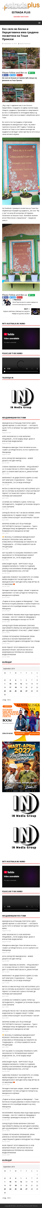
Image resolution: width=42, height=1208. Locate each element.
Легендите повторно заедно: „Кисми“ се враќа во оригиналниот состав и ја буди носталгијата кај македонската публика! (20, 592)
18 (15, 687)
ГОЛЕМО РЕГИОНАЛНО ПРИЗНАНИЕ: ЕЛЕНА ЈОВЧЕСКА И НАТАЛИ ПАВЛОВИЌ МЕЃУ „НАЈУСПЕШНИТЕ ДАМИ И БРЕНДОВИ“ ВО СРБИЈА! (21, 638)
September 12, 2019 (10, 43)
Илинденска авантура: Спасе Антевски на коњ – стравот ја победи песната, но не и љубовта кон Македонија (20, 449)
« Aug (4, 700)
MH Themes (33, 1206)
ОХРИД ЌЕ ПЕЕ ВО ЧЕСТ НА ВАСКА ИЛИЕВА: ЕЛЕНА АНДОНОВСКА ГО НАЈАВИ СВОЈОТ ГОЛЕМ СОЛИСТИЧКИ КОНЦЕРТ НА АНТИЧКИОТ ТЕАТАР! (21, 515)
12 (21, 684)
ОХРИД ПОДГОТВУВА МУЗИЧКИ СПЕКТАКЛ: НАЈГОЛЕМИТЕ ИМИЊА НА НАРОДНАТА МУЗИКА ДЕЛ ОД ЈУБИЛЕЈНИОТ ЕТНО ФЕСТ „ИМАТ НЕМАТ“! (21, 627)
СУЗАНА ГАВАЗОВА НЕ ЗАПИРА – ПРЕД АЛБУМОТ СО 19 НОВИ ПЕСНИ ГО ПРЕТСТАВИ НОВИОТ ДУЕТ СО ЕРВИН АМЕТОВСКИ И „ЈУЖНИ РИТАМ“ (20, 469)
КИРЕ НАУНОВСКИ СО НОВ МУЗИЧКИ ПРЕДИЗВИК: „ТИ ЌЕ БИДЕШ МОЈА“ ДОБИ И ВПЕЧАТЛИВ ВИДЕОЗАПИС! (18, 438)
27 (26, 691)
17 (10, 687)
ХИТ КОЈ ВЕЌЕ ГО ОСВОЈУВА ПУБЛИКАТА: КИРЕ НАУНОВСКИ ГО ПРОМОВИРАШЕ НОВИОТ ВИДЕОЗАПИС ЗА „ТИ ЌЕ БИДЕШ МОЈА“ (19, 555)
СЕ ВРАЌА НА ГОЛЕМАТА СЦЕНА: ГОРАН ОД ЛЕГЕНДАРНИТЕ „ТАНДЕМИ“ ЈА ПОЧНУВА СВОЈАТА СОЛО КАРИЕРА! (21, 504)
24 (10, 691)
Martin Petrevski (25, 43)
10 (10, 684)
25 (15, 691)
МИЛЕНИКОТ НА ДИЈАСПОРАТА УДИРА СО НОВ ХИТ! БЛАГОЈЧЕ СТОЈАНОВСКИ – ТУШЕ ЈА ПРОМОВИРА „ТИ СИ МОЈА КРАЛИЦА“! (20, 480)
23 (5, 691)
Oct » (9, 700)
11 (15, 684)
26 (21, 691)
